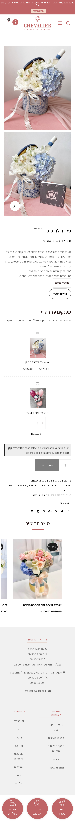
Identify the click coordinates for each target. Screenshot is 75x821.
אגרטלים (18, 767)
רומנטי (42, 495)
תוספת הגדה (62, 283)
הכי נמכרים (38, 11)
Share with (65, 503)
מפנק (53, 495)
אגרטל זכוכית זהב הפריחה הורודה (42, 605)
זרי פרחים (19, 721)
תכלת (34, 495)
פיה (47, 495)
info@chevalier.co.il (35, 691)
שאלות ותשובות (56, 738)
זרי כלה (19, 737)
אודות (56, 759)
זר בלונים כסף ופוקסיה (37, 413)
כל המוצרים (33, 485)
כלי (58, 495)
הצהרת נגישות (56, 767)
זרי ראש (19, 745)
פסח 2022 (22, 485)
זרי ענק (19, 729)
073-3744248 (36, 649)
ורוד (63, 495)
